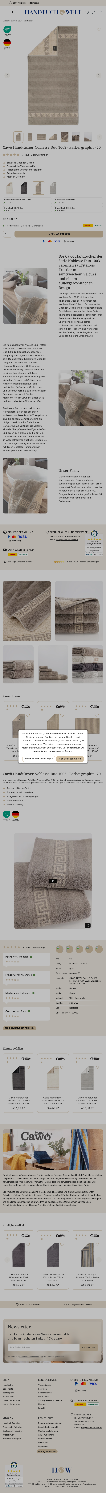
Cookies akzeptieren (70, 758)
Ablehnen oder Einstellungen (39, 758)
